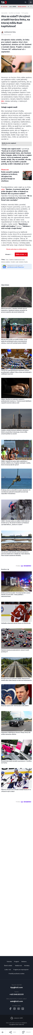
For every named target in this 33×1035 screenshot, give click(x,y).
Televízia (9, 961)
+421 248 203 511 (17, 994)
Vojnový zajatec (5, 261)
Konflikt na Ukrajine (14, 13)
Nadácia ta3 (18, 965)
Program (16, 961)
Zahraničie (4, 13)
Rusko (26, 261)
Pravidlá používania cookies (16, 973)
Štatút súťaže (8, 965)
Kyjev (7, 259)
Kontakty (26, 965)
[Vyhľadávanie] (25, 2)
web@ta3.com (16, 1001)
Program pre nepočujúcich (21, 969)
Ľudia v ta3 (7, 969)
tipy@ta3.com (16, 987)
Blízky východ (22, 6)
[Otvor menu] (30, 2)
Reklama (23, 961)
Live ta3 (5, 6)
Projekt (13, 261)
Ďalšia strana (20, 254)
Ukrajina (21, 261)
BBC (2, 101)
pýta (2, 189)
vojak (16, 261)
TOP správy (24, 13)
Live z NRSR (12, 6)
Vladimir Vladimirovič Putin (17, 259)
